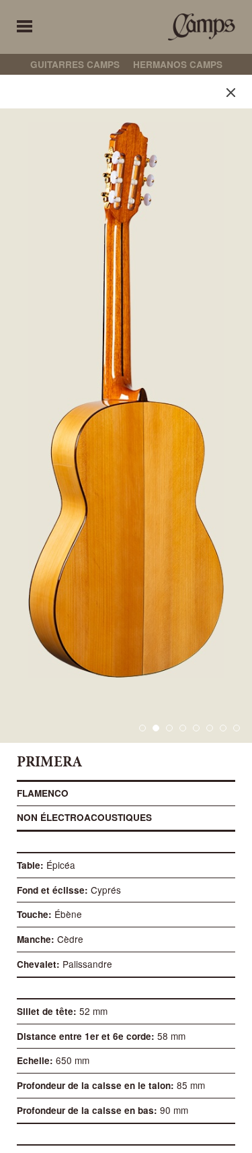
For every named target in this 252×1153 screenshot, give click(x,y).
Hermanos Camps (177, 64)
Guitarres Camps (75, 64)
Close (230, 92)
